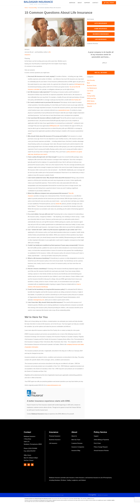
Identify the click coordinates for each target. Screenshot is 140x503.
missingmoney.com (38, 299)
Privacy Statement (46, 495)
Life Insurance (53, 443)
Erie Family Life (75, 99)
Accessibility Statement (55, 495)
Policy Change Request (101, 447)
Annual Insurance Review (101, 450)
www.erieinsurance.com (54, 385)
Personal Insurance (54, 436)
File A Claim (97, 443)
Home (26, 7)
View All (89, 106)
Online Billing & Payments (101, 439)
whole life (58, 203)
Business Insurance (54, 439)
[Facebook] (28, 464)
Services (72, 2)
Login (62, 495)
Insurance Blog (33, 7)
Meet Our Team (75, 439)
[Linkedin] (32, 464)
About (80, 2)
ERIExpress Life (54, 125)
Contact (95, 2)
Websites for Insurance (103, 495)
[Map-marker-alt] (25, 464)
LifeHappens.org (79, 84)
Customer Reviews (76, 443)
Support (87, 2)
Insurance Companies (77, 447)
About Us (74, 436)
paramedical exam (64, 110)
